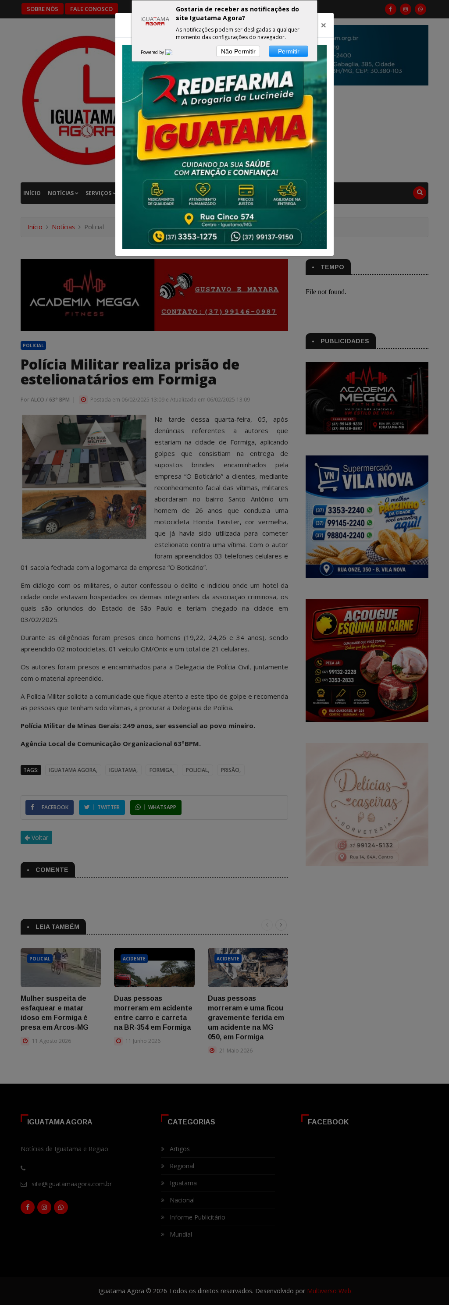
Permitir (288, 51)
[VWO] (174, 52)
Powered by (153, 52)
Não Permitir (238, 51)
